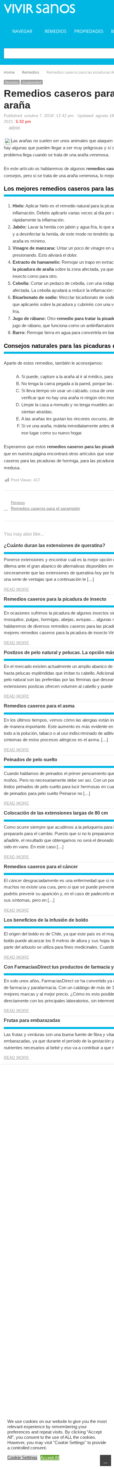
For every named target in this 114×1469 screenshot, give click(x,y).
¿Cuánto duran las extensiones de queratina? (54, 545)
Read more (16, 589)
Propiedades (88, 31)
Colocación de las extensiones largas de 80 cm (56, 812)
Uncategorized (32, 82)
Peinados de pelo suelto (30, 759)
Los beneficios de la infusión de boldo (46, 920)
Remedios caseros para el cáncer (41, 866)
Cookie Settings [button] (22, 1457)
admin (14, 127)
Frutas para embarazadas (32, 1020)
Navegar (22, 31)
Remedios (55, 31)
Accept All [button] (49, 1457)
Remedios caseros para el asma (39, 705)
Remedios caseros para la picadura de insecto (55, 599)
